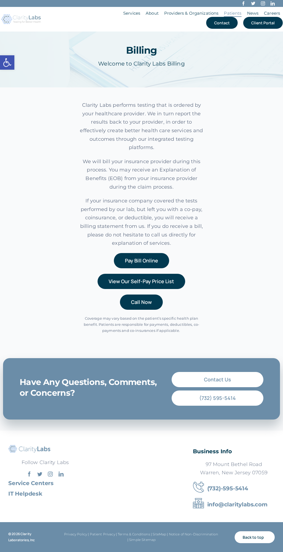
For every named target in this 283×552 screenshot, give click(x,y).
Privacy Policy (75, 534)
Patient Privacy (102, 534)
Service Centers (31, 483)
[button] (7, 62)
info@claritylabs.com (237, 504)
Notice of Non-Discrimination (194, 534)
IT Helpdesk (25, 493)
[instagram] (263, 3)
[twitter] (253, 3)
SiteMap (159, 534)
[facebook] (243, 3)
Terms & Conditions (134, 534)
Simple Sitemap (142, 540)
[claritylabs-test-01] (21, 15)
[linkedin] (273, 3)
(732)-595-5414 (227, 488)
